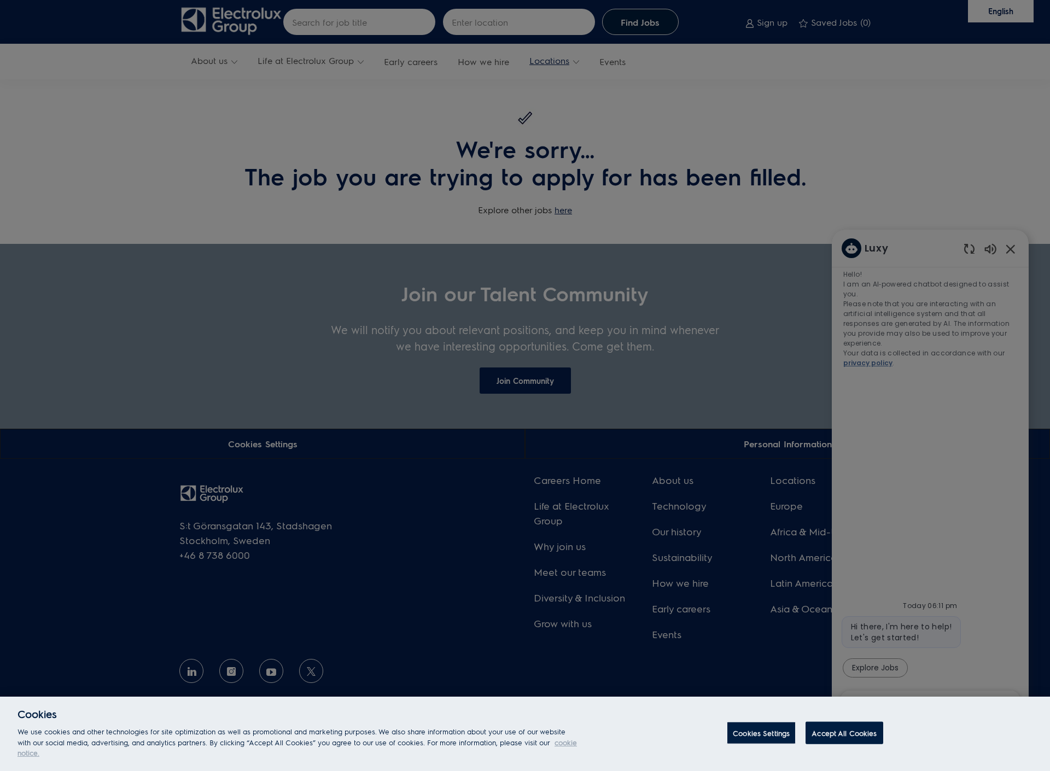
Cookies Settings (761, 732)
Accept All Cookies (844, 732)
